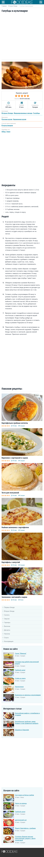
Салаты (7, 615)
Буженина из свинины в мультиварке (28, 695)
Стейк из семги (20, 678)
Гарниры (7, 622)
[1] (16, 96)
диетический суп (21, 820)
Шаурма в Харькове (22, 730)
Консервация (8, 641)
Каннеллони (19, 686)
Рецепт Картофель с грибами (25, 828)
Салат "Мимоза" (20, 653)
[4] (25, 96)
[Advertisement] (22, 36)
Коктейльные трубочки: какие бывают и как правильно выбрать (26, 722)
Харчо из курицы (21, 803)
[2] (19, 96)
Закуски (7, 619)
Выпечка (7, 626)
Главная (4, 6)
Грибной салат (20, 670)
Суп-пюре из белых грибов (24, 795)
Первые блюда (9, 607)
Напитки (7, 634)
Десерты (7, 630)
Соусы (6, 637)
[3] (22, 96)
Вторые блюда (12, 6)
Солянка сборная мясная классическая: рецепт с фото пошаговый (25, 838)
